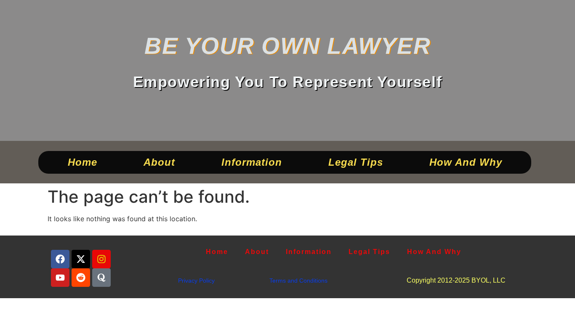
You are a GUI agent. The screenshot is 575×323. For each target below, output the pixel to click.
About (159, 162)
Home (82, 162)
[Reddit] (81, 277)
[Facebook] (60, 259)
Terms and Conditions (298, 280)
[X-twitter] (81, 259)
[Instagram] (101, 259)
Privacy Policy (196, 280)
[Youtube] (60, 277)
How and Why (465, 162)
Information (251, 162)
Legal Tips (355, 162)
